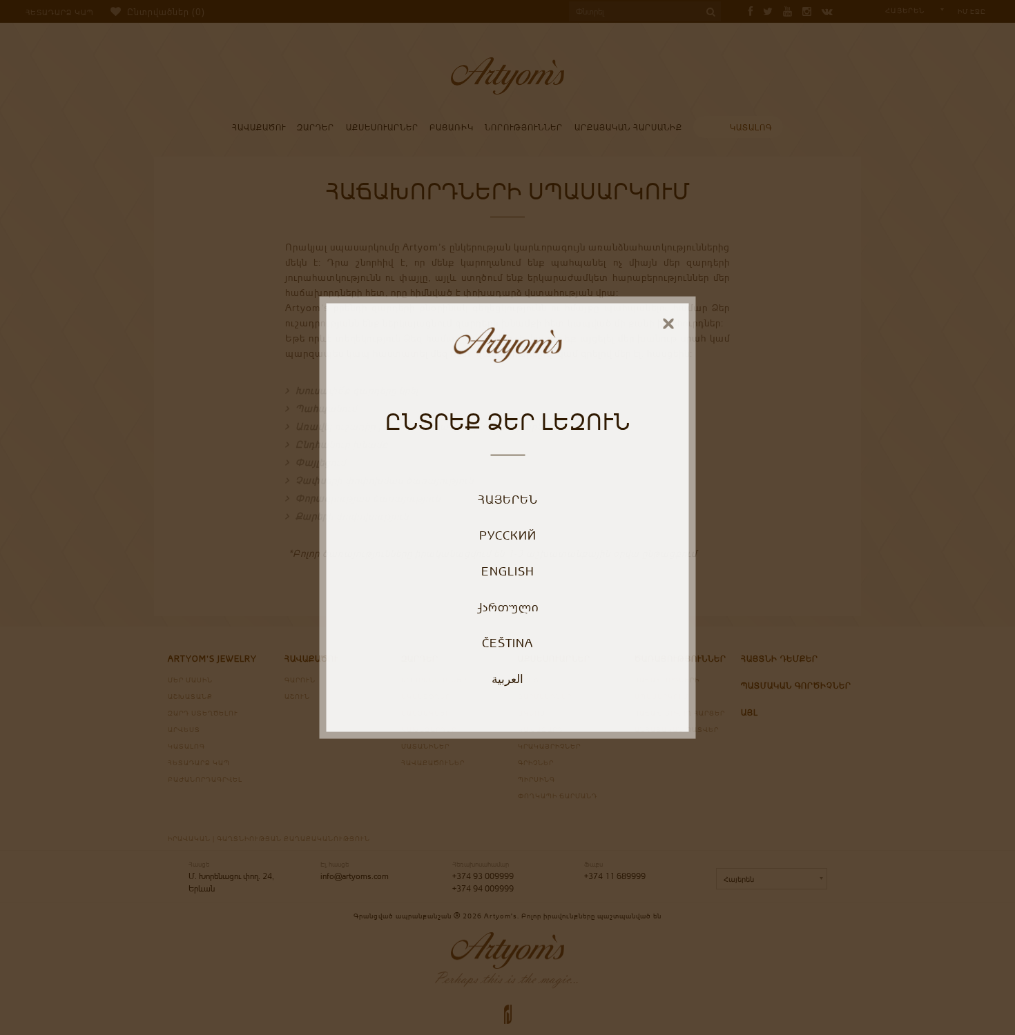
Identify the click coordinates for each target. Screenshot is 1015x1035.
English (507, 571)
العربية (507, 678)
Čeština (507, 642)
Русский (507, 535)
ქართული (508, 606)
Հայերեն (508, 499)
